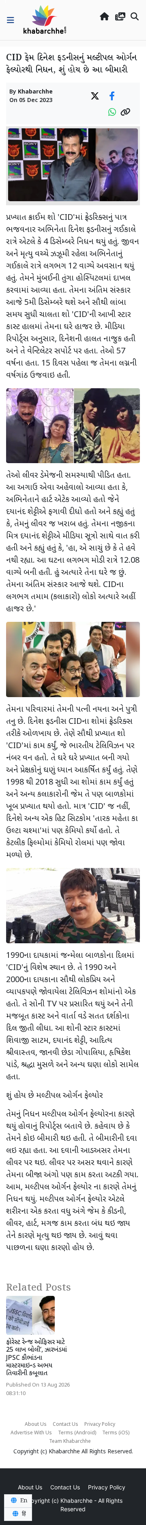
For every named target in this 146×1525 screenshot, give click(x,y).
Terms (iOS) (115, 1433)
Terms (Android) (77, 1433)
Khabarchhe (35, 92)
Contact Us (65, 1424)
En (23, 1501)
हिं (23, 1514)
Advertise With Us (31, 1433)
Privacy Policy (99, 1424)
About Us (36, 1424)
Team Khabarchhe (70, 1441)
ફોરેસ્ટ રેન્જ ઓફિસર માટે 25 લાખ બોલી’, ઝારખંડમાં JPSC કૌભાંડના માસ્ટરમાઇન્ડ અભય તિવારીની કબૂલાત (36, 1358)
